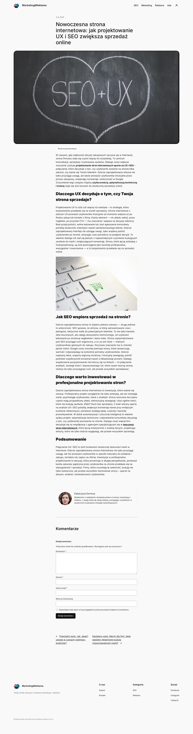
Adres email (61, 588)
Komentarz (61, 551)
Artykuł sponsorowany (67, 148)
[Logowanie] (176, 5)
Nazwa (59, 577)
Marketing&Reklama (34, 5)
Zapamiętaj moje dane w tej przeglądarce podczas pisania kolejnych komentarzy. (94, 610)
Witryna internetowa (64, 599)
